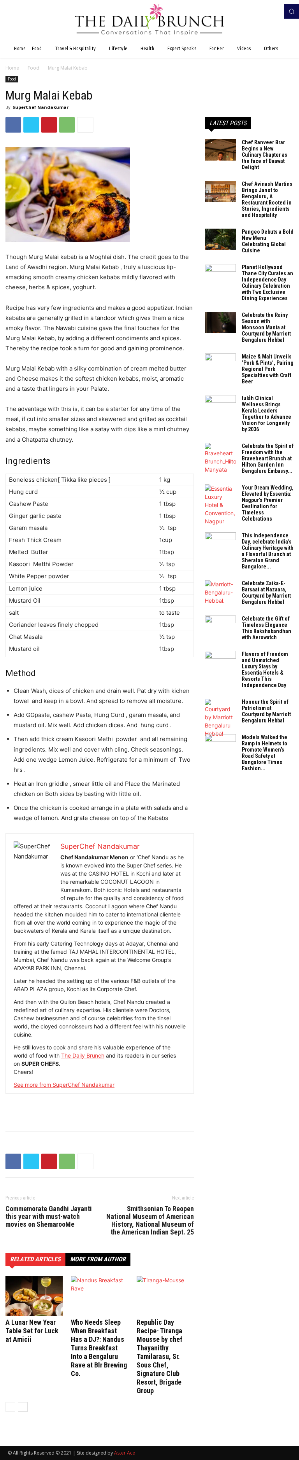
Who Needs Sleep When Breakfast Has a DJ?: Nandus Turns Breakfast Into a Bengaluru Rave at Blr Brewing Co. (99, 1348)
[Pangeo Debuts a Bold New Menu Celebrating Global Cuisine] (220, 239)
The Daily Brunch (82, 1055)
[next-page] (23, 1407)
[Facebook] (264, 11)
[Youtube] (274, 11)
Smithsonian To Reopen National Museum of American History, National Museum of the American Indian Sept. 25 (150, 1220)
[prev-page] (10, 1407)
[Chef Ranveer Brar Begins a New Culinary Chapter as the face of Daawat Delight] (220, 150)
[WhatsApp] (67, 125)
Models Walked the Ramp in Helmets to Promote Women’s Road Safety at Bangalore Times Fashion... (264, 752)
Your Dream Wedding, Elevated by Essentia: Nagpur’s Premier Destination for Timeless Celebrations (268, 503)
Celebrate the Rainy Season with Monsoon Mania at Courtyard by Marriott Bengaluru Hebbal (266, 327)
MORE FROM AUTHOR (98, 1259)
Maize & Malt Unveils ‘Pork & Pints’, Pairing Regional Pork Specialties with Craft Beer (268, 369)
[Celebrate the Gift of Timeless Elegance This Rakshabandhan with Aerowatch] (220, 626)
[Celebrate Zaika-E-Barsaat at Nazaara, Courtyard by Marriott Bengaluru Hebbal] (220, 592)
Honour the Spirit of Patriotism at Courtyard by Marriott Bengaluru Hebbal (266, 711)
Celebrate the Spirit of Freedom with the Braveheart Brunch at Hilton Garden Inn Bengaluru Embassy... (268, 458)
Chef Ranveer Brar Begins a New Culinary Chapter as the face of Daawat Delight (264, 154)
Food (33, 68)
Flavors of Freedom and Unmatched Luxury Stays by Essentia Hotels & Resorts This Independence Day (265, 669)
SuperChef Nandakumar (40, 107)
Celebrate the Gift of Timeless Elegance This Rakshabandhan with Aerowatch (266, 627)
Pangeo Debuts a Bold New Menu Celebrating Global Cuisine (268, 241)
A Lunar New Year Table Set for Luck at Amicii (31, 1330)
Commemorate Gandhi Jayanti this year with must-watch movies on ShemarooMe (48, 1216)
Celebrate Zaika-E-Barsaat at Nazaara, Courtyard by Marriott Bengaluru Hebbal (266, 592)
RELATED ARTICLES (35, 1259)
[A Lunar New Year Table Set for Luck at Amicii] (34, 1295)
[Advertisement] (100, 1105)
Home (12, 68)
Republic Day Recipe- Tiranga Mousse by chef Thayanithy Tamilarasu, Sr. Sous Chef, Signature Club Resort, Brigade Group (160, 1356)
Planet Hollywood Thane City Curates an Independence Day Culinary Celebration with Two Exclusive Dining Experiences (267, 282)
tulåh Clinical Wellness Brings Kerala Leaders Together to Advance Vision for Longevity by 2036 (266, 413)
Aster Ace (124, 1453)
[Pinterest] (49, 125)
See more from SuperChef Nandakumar (64, 1084)
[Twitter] (31, 125)
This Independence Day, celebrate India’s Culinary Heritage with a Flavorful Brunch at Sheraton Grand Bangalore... (268, 551)
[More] (85, 125)
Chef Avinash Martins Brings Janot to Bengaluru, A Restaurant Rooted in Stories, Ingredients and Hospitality (267, 199)
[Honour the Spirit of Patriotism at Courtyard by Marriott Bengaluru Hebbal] (220, 718)
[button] (291, 11)
